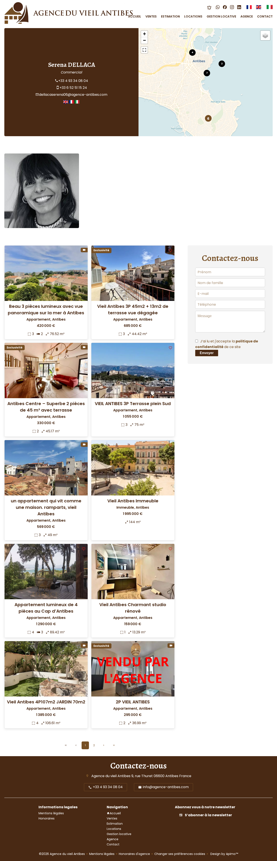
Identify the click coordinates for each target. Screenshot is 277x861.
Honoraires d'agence (134, 854)
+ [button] (144, 34)
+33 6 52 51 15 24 (73, 87)
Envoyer (207, 353)
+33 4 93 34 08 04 (73, 80)
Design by (223, 854)
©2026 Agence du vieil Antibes (62, 854)
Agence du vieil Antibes (110, 775)
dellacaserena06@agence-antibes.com (73, 94)
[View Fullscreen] (144, 50)
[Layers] (265, 35)
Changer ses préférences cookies (179, 854)
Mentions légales (101, 854)
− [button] (144, 40)
